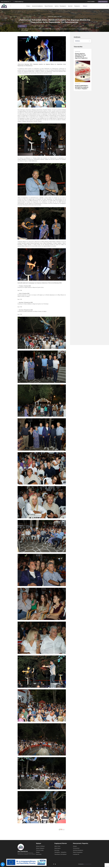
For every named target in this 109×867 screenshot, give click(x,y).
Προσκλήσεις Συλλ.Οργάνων (60, 854)
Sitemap (37, 852)
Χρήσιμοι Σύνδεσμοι (40, 846)
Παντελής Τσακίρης (60, 28)
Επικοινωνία (38, 854)
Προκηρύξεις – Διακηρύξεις (60, 852)
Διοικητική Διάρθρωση (37, 6)
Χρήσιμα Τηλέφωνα (40, 848)
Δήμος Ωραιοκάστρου (33, 28)
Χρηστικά (70, 6)
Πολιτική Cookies (40, 850)
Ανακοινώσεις (57, 848)
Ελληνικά (85, 6)
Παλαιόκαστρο (52, 28)
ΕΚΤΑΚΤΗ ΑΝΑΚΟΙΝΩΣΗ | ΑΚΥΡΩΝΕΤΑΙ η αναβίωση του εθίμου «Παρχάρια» (81, 87)
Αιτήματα (75, 846)
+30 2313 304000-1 (91, 1)
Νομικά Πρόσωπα (49, 6)
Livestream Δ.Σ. (76, 854)
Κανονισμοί (56, 850)
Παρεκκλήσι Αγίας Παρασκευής (70, 28)
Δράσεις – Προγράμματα (60, 6)
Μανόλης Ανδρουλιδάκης (43, 28)
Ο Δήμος (28, 6)
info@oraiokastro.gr (19, 1)
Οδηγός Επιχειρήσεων (103, 1)
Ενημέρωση (77, 6)
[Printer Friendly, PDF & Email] (61, 829)
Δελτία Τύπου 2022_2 (58, 16)
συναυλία (89, 28)
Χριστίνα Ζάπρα (24, 30)
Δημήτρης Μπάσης (25, 28)
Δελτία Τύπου (51, 16)
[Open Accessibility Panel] (3, 864)
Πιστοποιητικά (76, 848)
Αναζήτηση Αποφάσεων (78, 850)
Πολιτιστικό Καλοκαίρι (81, 28)
